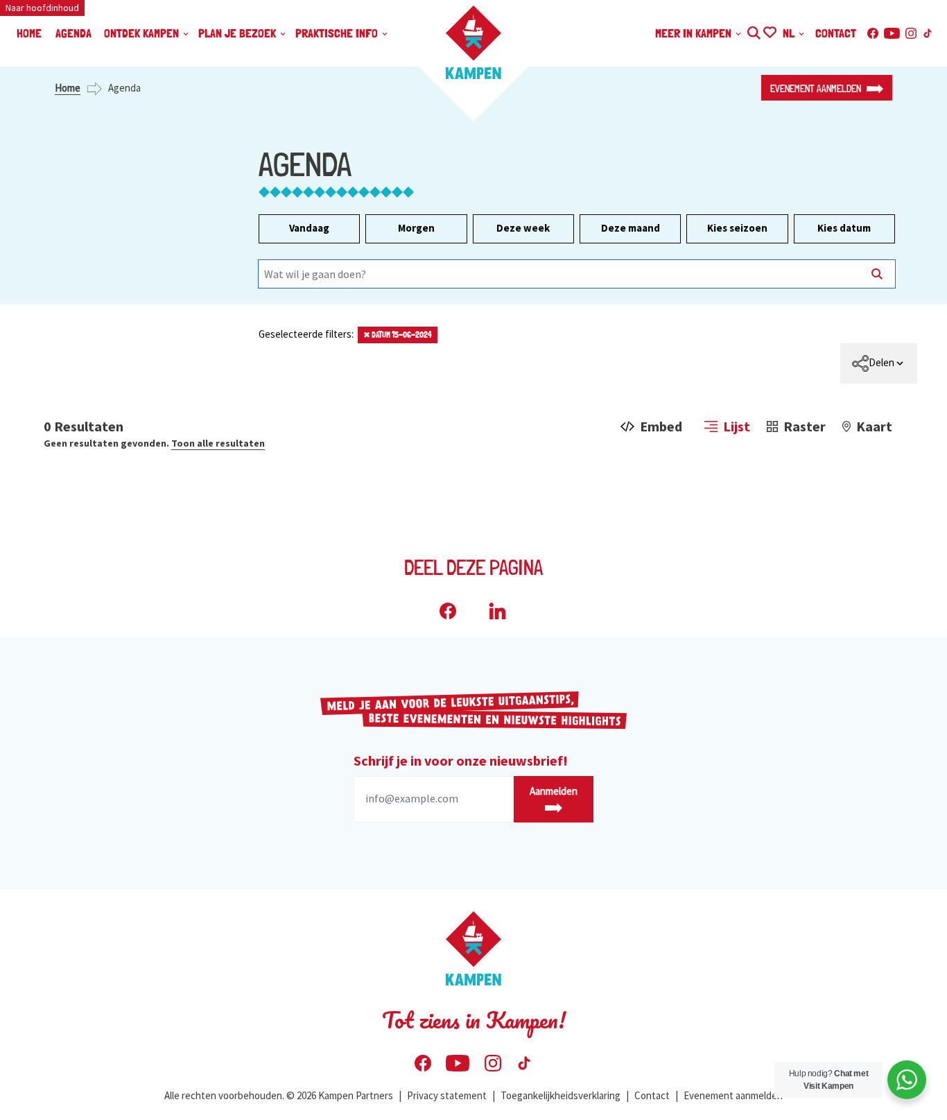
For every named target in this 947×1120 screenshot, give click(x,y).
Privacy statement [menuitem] (447, 1095)
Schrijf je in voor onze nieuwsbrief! (461, 760)
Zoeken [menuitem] (753, 30)
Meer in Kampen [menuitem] (694, 33)
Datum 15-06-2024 (397, 335)
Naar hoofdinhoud (42, 7)
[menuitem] (878, 363)
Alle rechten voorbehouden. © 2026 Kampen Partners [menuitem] (278, 1095)
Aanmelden (553, 791)
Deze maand (630, 227)
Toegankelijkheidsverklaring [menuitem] (560, 1095)
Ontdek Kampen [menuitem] (143, 33)
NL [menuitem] (790, 33)
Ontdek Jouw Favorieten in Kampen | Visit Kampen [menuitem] (769, 30)
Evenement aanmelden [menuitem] (733, 1095)
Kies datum (844, 227)
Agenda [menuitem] (73, 33)
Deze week (523, 227)
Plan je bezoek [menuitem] (238, 33)
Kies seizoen (737, 227)
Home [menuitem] (29, 33)
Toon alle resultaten (218, 443)
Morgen (416, 227)
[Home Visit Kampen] (473, 42)
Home (67, 87)
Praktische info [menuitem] (338, 33)
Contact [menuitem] (835, 33)
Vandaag (309, 227)
